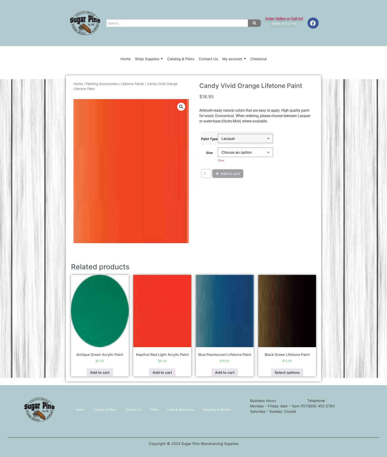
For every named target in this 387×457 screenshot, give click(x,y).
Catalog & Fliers (104, 409)
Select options (287, 372)
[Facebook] (313, 23)
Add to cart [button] (100, 372)
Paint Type (209, 138)
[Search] (254, 23)
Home (78, 84)
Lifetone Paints (132, 84)
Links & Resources (180, 409)
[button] (181, 107)
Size (209, 152)
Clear (221, 160)
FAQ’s (154, 409)
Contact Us (133, 409)
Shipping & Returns (217, 409)
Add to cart (230, 173)
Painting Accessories (102, 84)
